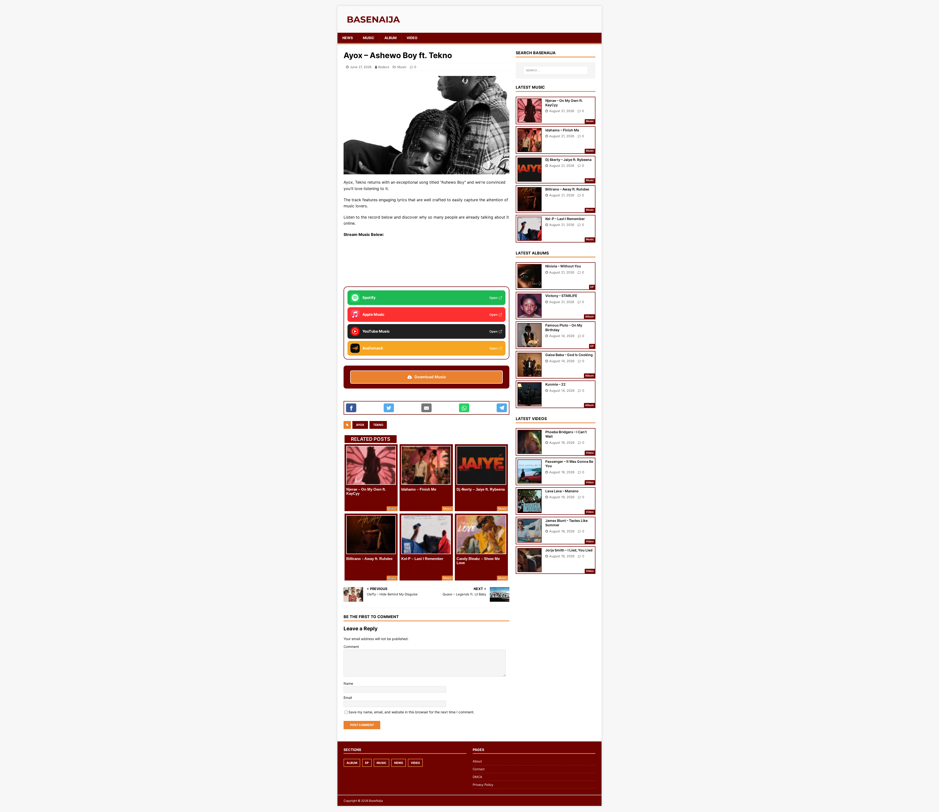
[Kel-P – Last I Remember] (426, 534)
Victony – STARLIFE (561, 296)
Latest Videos (531, 418)
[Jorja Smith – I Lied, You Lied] (529, 569)
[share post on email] (426, 407)
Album (390, 38)
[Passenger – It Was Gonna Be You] (529, 480)
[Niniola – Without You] (529, 285)
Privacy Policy (483, 785)
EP (367, 763)
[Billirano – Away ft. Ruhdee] (371, 534)
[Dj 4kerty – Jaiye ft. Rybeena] (481, 465)
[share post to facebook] (351, 407)
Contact (479, 769)
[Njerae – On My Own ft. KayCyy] (371, 465)
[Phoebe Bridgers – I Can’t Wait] (529, 451)
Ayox (360, 425)
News (347, 38)
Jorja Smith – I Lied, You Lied (568, 550)
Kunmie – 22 (555, 384)
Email (348, 698)
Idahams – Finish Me (418, 489)
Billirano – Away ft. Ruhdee (369, 559)
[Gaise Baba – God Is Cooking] (529, 373)
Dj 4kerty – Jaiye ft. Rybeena (481, 489)
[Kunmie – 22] (529, 403)
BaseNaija (376, 800)
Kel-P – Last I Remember (422, 559)
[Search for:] (556, 70)
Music (368, 38)
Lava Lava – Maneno (562, 491)
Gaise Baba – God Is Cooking (569, 355)
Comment (351, 646)
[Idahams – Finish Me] (426, 465)
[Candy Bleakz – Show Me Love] (481, 534)
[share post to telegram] (502, 407)
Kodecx (383, 67)
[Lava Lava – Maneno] (529, 510)
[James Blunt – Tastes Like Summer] (529, 539)
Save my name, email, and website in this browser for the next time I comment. (411, 712)
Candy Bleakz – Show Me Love (478, 561)
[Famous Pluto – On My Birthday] (529, 344)
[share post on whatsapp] (464, 407)
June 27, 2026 (360, 67)
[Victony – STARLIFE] (529, 314)
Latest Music (530, 87)
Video (412, 38)
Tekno (378, 425)
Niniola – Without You (563, 266)
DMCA (477, 777)
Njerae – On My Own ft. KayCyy (366, 491)
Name (348, 683)
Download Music (430, 376)
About (477, 761)
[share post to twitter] (389, 407)
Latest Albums (532, 253)
